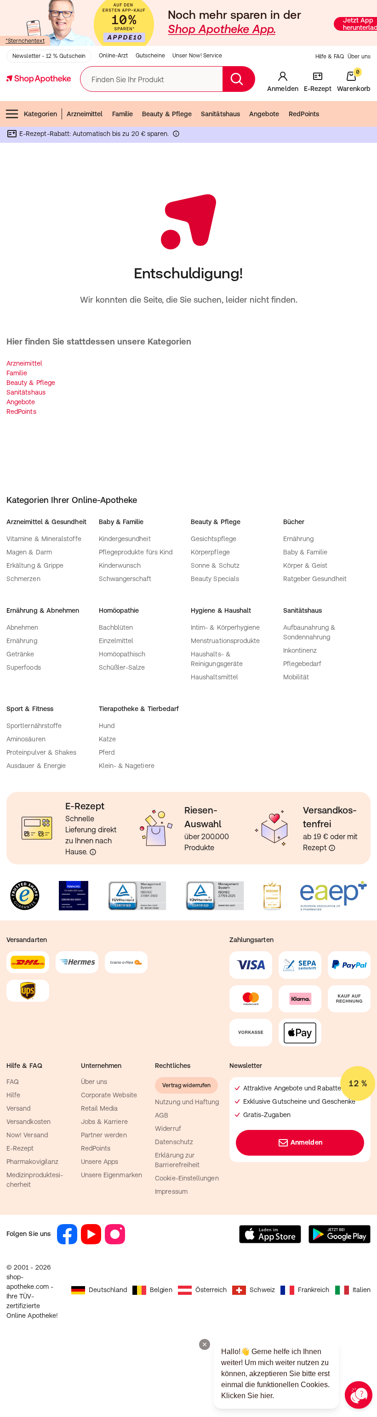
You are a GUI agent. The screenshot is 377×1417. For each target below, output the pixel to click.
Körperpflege (210, 552)
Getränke (20, 654)
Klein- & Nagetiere (126, 765)
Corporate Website (109, 1095)
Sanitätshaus (220, 114)
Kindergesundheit (125, 538)
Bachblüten (116, 627)
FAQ (12, 1081)
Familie (122, 114)
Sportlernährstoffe (34, 725)
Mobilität (296, 677)
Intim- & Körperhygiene (225, 627)
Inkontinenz (300, 650)
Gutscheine (150, 55)
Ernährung (298, 538)
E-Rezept (20, 1148)
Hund (106, 725)
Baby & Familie (305, 552)
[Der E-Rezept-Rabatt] (176, 135)
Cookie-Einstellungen (186, 1178)
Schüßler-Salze (122, 667)
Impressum (171, 1191)
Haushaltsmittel (214, 677)
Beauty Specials (215, 578)
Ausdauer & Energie (36, 765)
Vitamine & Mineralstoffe (43, 538)
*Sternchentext (25, 41)
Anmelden (306, 1142)
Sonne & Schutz (215, 565)
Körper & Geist (305, 565)
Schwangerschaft (125, 578)
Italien (362, 1289)
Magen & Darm (29, 552)
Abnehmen (22, 627)
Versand (18, 1108)
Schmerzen (23, 578)
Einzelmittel (116, 640)
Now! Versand (27, 1135)
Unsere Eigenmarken (111, 1175)
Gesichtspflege (213, 538)
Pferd (106, 752)
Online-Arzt (113, 55)
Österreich (211, 1289)
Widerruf (168, 1128)
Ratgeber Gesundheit (315, 578)
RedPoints (304, 114)
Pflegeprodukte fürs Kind (136, 552)
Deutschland (108, 1289)
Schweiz (262, 1289)
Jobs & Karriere (104, 1121)
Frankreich (314, 1289)
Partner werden (104, 1135)
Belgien (161, 1289)
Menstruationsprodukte (225, 640)
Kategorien (40, 114)
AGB (161, 1115)
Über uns (359, 56)
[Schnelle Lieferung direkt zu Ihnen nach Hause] (93, 852)
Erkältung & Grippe (34, 565)
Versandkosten (28, 1121)
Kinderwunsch (120, 565)
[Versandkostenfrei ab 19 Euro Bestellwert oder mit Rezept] (332, 848)
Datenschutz (174, 1142)
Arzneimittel (85, 114)
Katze (107, 739)
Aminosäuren (26, 739)
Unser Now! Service (197, 55)
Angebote (264, 114)
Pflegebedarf (302, 663)
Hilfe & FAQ (329, 56)
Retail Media (99, 1108)
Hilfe (13, 1095)
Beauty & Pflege (167, 114)
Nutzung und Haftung (187, 1102)
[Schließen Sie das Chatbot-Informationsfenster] (204, 1344)
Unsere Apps (100, 1161)
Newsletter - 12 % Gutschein (49, 56)
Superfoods (23, 667)
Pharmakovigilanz (32, 1161)
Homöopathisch (122, 654)
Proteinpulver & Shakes (41, 752)
